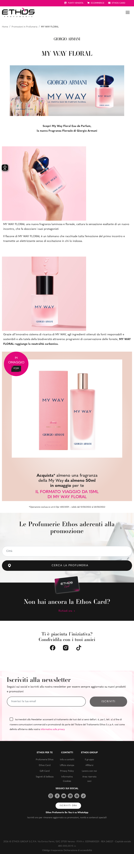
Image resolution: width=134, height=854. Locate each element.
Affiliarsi (89, 765)
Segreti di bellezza (45, 777)
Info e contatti (67, 759)
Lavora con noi (89, 771)
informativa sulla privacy (53, 729)
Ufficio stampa (67, 765)
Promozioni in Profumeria (24, 27)
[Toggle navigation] (127, 12)
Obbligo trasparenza (52, 850)
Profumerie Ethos (44, 759)
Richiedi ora (66, 611)
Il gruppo (89, 759)
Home (5, 27)
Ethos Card (44, 765)
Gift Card (45, 771)
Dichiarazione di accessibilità (78, 850)
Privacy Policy (67, 771)
